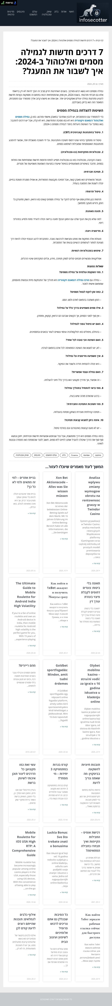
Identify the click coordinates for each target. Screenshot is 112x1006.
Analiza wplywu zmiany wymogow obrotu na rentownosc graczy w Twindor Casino (91, 495)
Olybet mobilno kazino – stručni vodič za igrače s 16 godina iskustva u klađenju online (90, 683)
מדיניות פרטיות (10, 13)
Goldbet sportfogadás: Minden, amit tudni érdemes (57, 674)
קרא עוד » (96, 563)
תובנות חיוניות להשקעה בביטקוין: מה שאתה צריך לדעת (90, 773)
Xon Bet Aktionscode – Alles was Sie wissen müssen (57, 486)
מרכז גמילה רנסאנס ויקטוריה (73, 280)
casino (98, 455)
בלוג (56, 11)
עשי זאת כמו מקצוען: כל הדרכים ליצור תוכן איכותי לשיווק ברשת (24, 773)
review (86, 455)
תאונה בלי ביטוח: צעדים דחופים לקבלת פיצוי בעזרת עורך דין (90, 592)
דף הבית (99, 40)
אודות (63, 11)
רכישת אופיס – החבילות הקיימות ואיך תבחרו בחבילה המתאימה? (90, 841)
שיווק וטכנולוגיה (46, 13)
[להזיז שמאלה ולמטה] (2, 3)
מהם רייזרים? (27, 665)
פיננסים (20, 11)
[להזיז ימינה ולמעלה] (3, 2)
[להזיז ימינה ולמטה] (3, 3)
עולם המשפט (33, 13)
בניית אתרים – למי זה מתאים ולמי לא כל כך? (24, 482)
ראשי (71, 11)
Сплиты (74, 455)
